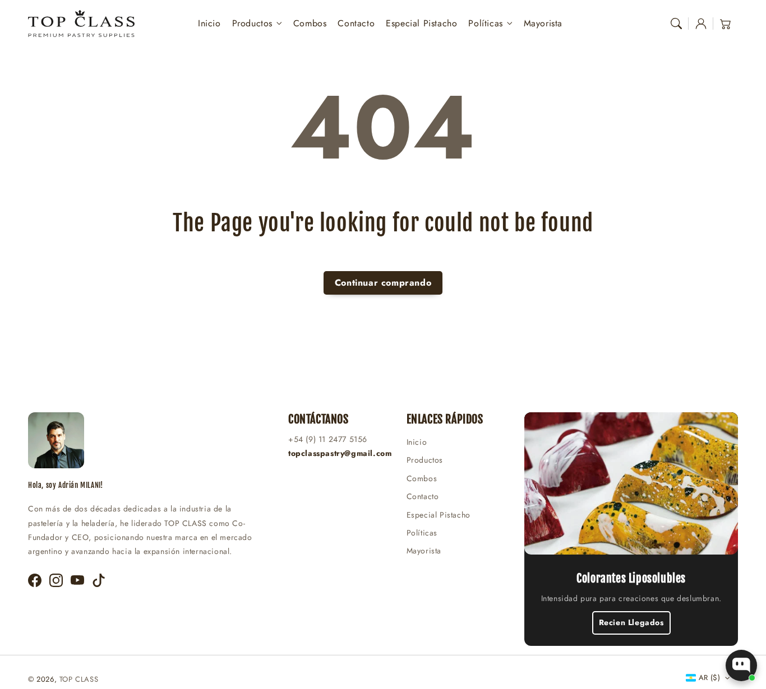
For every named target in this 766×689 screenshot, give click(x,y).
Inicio (417, 442)
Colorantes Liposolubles (631, 578)
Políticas (485, 24)
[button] (676, 23)
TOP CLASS (78, 679)
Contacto (423, 496)
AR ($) (709, 677)
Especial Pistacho (438, 514)
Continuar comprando (383, 282)
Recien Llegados (631, 622)
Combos (422, 478)
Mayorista (424, 550)
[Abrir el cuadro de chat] (741, 665)
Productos (252, 24)
